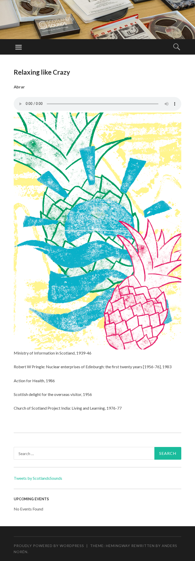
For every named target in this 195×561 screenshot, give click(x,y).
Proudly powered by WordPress (49, 545)
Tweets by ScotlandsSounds (38, 478)
